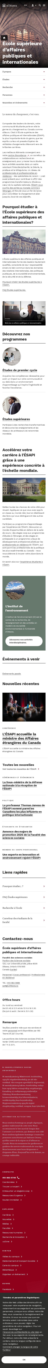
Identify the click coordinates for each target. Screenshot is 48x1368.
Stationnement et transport (18, 1261)
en (25, 5)
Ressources (12, 1195)
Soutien (10, 1200)
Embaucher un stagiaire (16, 1191)
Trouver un (10, 1186)
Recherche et (13, 1237)
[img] (9, 5)
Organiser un (13, 1274)
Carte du (10, 1265)
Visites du (10, 1256)
